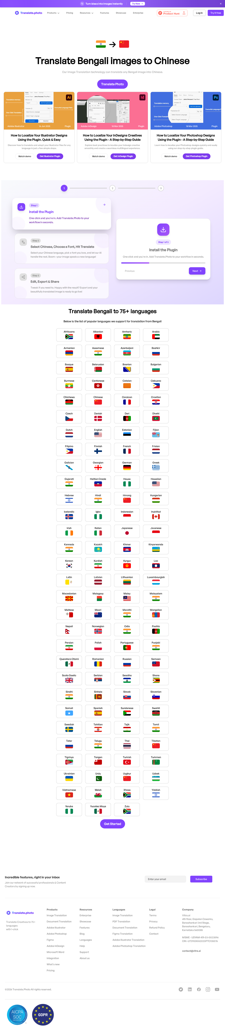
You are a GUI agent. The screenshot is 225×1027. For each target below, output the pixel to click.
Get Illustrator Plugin (50, 156)
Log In (199, 12)
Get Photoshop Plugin (196, 156)
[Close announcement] (221, 4)
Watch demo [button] (24, 156)
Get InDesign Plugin (123, 156)
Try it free (215, 12)
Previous (130, 270)
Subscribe (201, 879)
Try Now (136, 3)
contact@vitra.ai (191, 950)
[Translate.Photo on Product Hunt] (172, 13)
